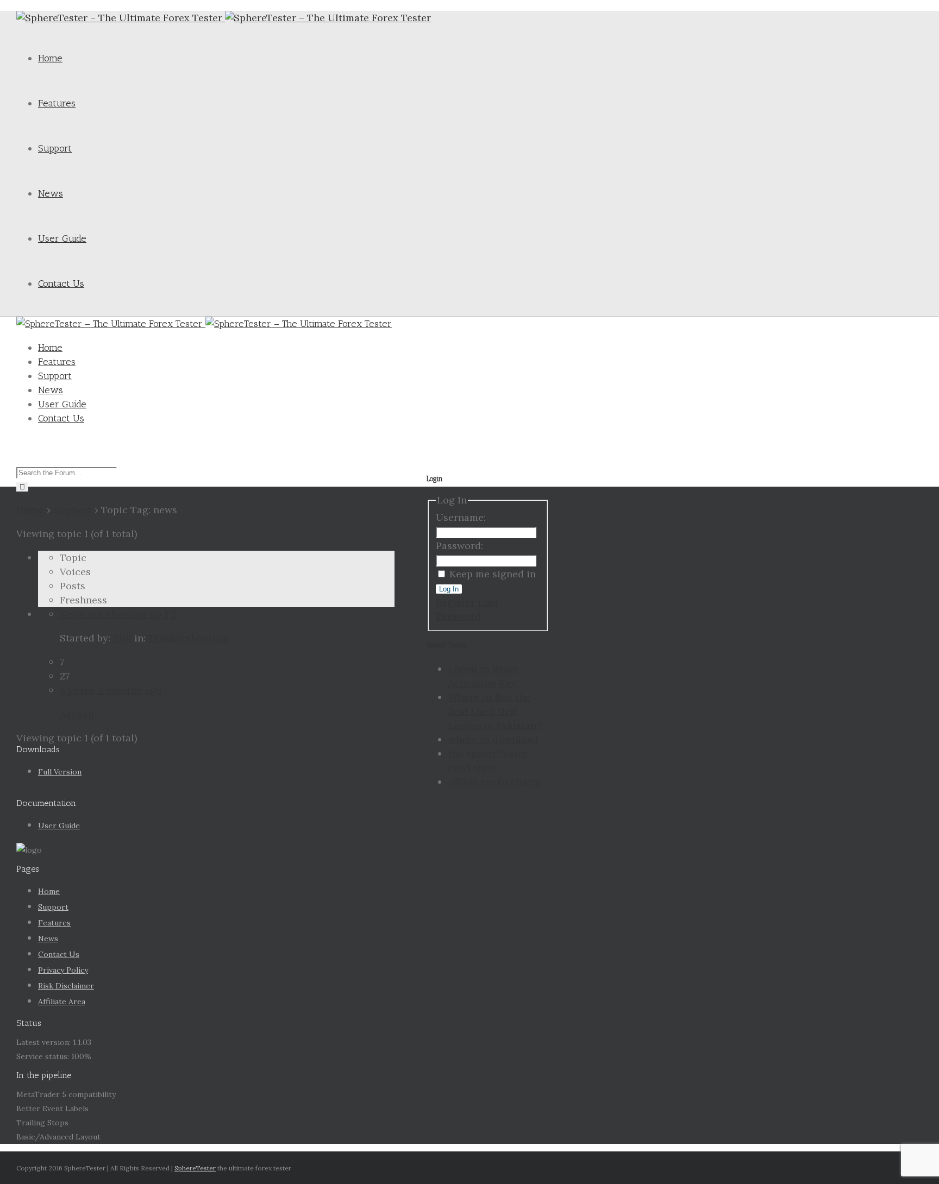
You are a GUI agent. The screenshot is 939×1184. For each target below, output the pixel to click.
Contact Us (61, 283)
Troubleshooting (188, 638)
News (50, 193)
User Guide (62, 238)
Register (455, 602)
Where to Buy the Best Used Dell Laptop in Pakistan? (494, 711)
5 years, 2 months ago (111, 690)
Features (57, 103)
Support (55, 148)
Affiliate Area (61, 1001)
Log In (449, 589)
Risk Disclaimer (66, 986)
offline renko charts (494, 782)
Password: (459, 545)
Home (50, 58)
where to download (493, 739)
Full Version (60, 772)
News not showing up (110, 614)
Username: (461, 517)
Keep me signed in (492, 574)
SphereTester (195, 1168)
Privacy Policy (63, 970)
